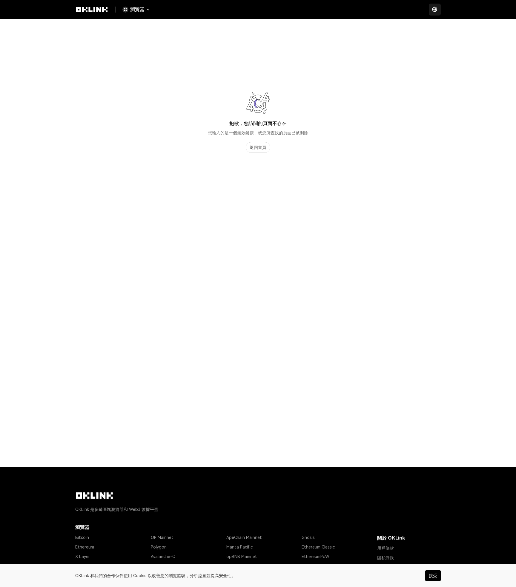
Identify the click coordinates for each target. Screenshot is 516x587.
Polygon (159, 547)
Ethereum (84, 547)
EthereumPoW (315, 556)
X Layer (82, 556)
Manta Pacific (239, 547)
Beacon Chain (315, 566)
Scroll (231, 566)
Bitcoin (82, 537)
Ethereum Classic (318, 547)
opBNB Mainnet (241, 556)
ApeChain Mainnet (244, 537)
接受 (433, 575)
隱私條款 (385, 557)
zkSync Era (161, 566)
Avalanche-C (163, 556)
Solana (82, 566)
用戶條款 (385, 548)
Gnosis (308, 537)
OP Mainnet (162, 537)
